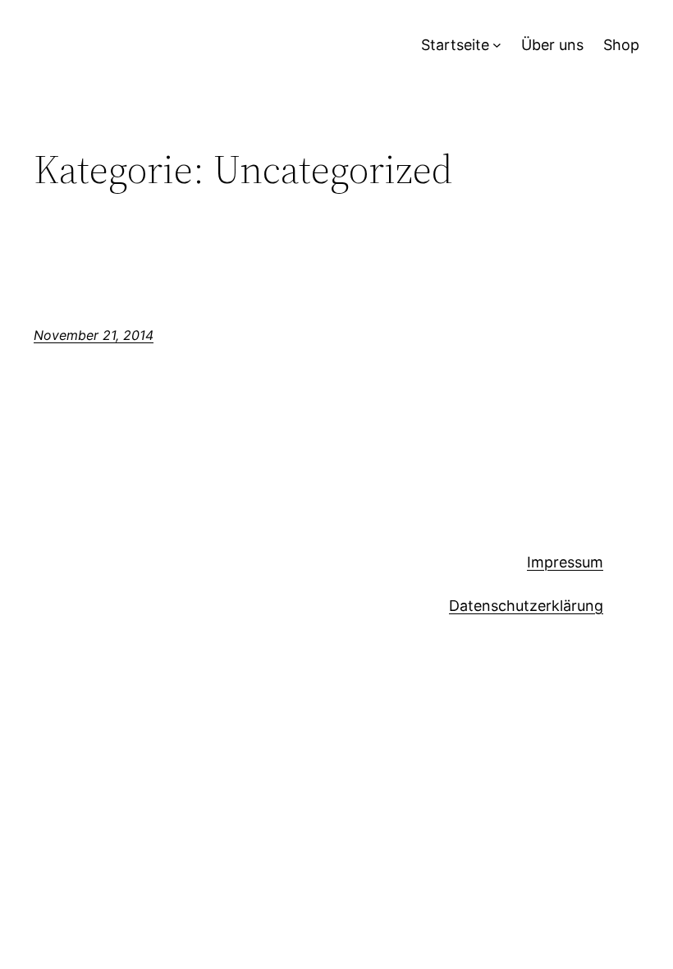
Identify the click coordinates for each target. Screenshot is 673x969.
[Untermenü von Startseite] (496, 45)
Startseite (455, 44)
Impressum (565, 562)
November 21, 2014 (93, 335)
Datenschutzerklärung (526, 605)
